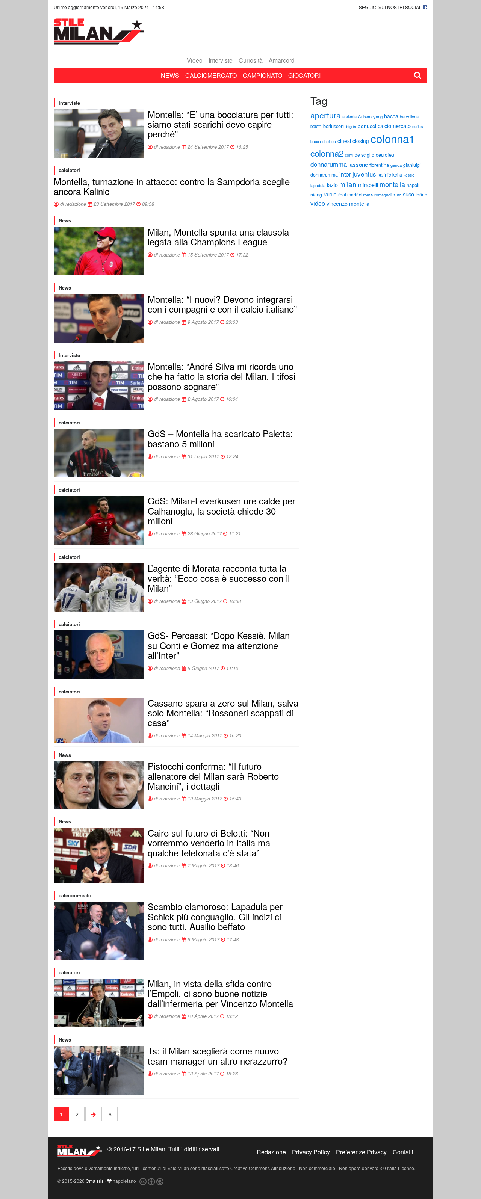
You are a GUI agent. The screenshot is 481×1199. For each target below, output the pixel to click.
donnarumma (328, 164)
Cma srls (95, 1181)
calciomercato (211, 75)
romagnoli (383, 195)
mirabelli (368, 185)
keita (397, 174)
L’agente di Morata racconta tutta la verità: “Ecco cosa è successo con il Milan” (219, 577)
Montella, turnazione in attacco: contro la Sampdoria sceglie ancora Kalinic (172, 186)
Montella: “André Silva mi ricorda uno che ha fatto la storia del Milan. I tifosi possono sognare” (221, 376)
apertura (325, 115)
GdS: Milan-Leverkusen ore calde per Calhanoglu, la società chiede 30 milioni (221, 510)
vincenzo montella (348, 203)
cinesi (344, 141)
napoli (413, 185)
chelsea (329, 141)
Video (195, 60)
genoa (396, 165)
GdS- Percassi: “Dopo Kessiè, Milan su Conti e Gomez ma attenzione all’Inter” (219, 644)
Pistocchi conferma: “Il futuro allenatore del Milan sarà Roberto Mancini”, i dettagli (213, 775)
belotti (316, 126)
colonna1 (393, 138)
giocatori (304, 75)
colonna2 (326, 153)
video (317, 203)
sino (397, 195)
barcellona (409, 116)
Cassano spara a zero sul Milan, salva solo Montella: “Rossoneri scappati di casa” (223, 712)
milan (348, 184)
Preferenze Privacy (361, 1152)
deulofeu (385, 154)
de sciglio (364, 154)
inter (345, 174)
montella (392, 184)
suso (408, 194)
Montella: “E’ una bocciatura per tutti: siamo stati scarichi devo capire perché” (220, 123)
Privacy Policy (311, 1152)
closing (360, 141)
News (170, 75)
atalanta (349, 116)
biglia (351, 126)
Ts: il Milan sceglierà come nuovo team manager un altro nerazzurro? (217, 1055)
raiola (330, 194)
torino (421, 194)
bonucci (367, 126)
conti (349, 155)
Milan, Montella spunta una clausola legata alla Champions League (218, 236)
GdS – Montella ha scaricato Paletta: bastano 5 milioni (220, 438)
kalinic (384, 174)
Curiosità (251, 60)
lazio (332, 185)
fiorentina (379, 164)
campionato (262, 75)
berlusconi (334, 126)
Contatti (403, 1152)
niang (316, 194)
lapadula (317, 185)
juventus (364, 173)
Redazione (271, 1152)
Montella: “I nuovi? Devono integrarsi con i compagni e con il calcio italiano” (222, 303)
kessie (409, 175)
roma (368, 195)
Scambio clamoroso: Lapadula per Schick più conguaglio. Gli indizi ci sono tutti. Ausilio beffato (215, 916)
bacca (391, 116)
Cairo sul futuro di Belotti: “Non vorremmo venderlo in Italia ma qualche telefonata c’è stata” (209, 842)
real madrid (350, 194)
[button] (417, 75)
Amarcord (282, 60)
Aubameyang (370, 116)
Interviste (221, 60)
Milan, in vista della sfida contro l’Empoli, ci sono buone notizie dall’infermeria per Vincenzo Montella (220, 993)
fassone (358, 164)
